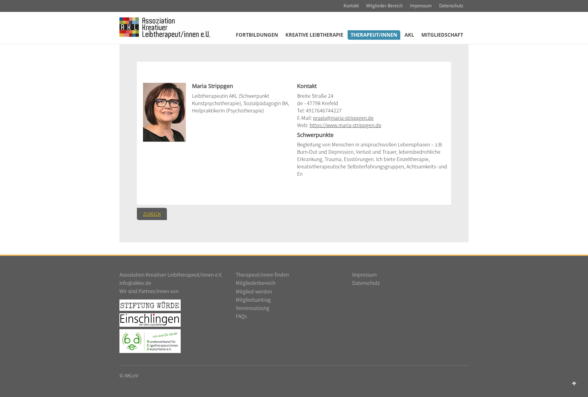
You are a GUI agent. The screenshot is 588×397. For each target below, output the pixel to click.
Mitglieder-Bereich (384, 5)
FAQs (241, 316)
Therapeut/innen (374, 34)
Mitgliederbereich (255, 282)
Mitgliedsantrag (253, 299)
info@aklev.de (135, 282)
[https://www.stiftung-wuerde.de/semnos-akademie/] (150, 304)
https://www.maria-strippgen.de (345, 125)
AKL (409, 34)
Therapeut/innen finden (262, 274)
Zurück (152, 214)
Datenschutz (451, 5)
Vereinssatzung (252, 307)
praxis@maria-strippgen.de (343, 117)
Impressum (421, 5)
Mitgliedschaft (442, 34)
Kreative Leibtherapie (314, 34)
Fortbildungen (257, 34)
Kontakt (351, 5)
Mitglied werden (254, 291)
